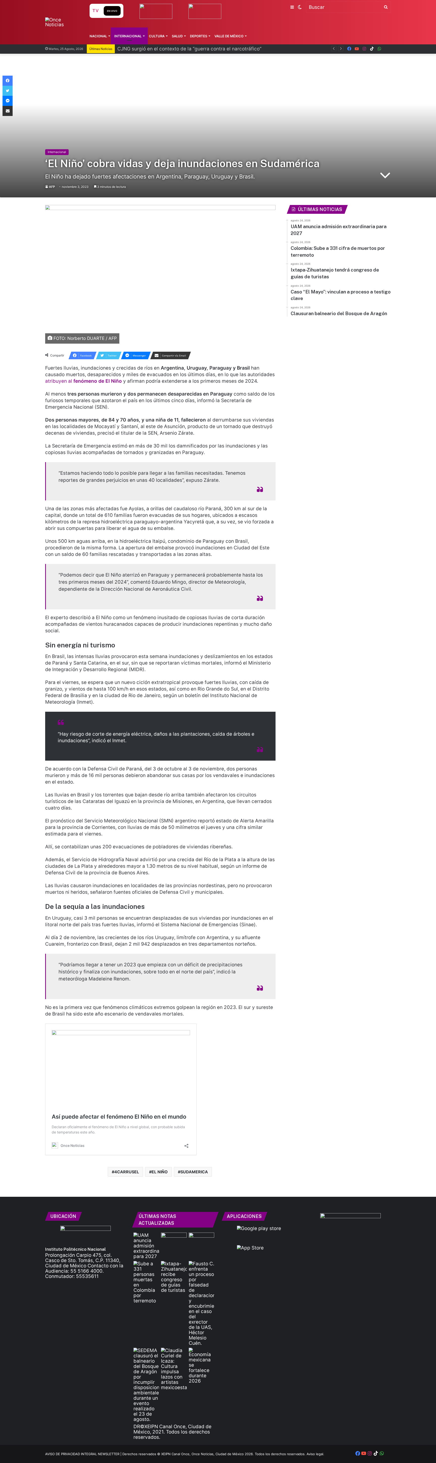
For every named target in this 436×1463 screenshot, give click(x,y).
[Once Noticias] (62, 22)
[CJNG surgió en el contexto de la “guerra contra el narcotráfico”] (201, 1240)
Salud (177, 36)
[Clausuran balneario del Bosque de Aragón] (146, 1385)
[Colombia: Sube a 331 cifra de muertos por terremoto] (146, 1282)
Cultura (157, 36)
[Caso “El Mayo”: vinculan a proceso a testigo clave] (201, 1303)
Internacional (128, 36)
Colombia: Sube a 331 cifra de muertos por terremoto (177, 49)
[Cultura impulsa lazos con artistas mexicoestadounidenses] (173, 1369)
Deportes (198, 36)
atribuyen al (83, 381)
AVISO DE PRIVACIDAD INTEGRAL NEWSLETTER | (83, 1454)
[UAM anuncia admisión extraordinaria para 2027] (146, 1246)
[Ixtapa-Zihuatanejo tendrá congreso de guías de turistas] (173, 1277)
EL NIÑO (160, 1171)
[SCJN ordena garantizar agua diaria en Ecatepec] (173, 1240)
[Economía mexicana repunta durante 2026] (201, 1366)
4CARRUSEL (126, 1171)
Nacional (98, 36)
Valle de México (228, 36)
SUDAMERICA (194, 1171)
